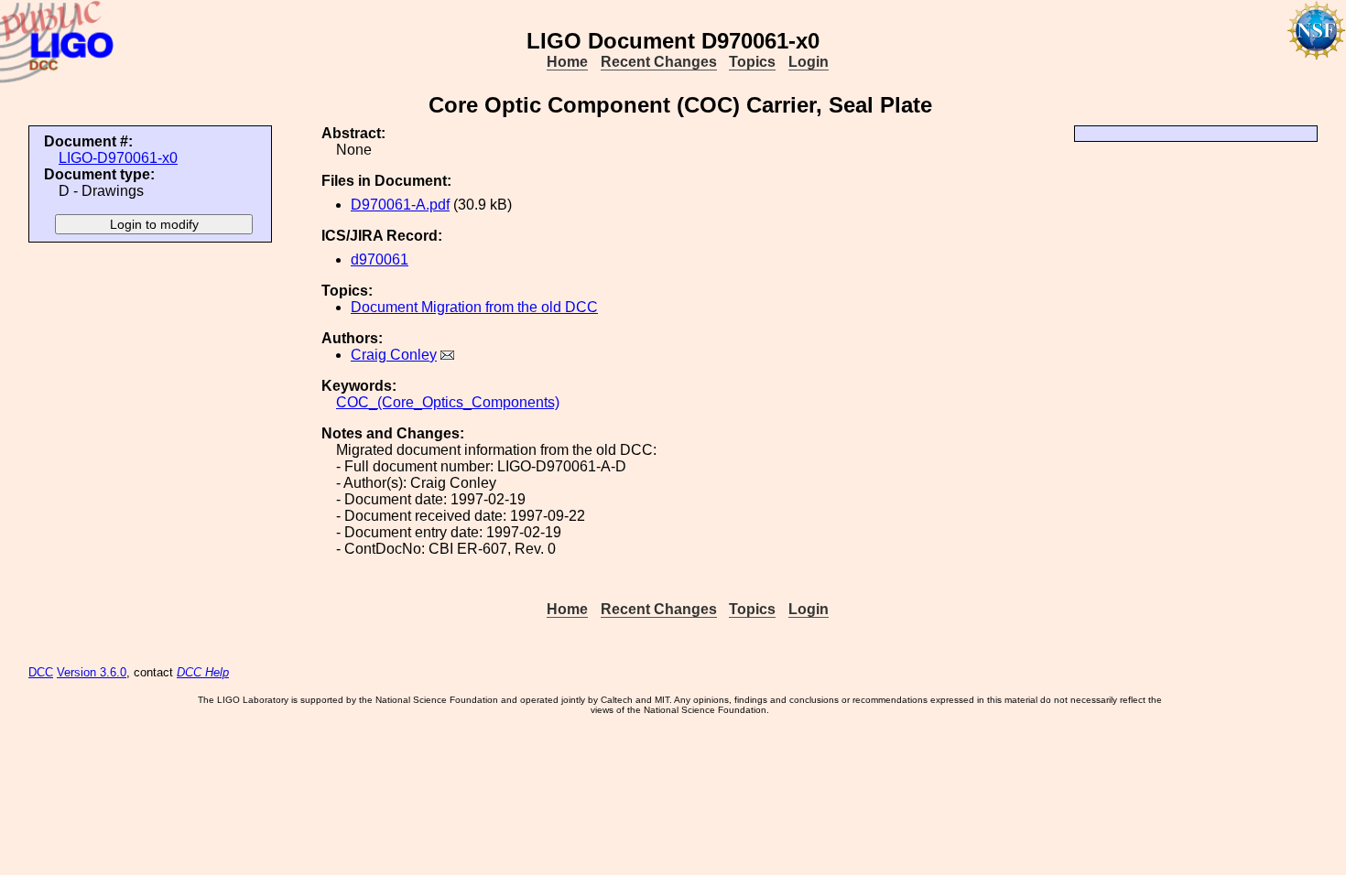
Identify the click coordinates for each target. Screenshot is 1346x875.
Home (567, 62)
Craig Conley (394, 354)
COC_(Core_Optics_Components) (447, 402)
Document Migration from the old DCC (474, 307)
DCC (40, 672)
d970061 (379, 259)
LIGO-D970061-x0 (118, 158)
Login (808, 62)
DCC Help (203, 672)
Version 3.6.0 (91, 672)
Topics (752, 62)
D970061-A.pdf (400, 204)
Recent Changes (659, 62)
